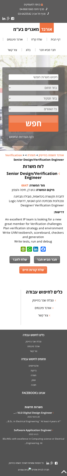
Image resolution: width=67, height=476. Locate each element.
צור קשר (12, 49)
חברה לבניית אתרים (40, 469)
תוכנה (33, 385)
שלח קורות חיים (33, 270)
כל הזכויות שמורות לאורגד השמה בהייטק (26, 462)
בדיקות (33, 371)
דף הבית (55, 39)
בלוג (28, 49)
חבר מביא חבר (47, 49)
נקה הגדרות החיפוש (21, 137)
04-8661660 (26, 9)
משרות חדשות (34, 407)
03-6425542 (24, 13)
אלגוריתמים (33, 366)
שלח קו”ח (36, 39)
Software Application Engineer (33, 430)
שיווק (33, 380)
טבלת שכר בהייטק (43, 300)
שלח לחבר (20, 259)
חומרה (33, 375)
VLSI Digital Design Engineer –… (32, 412)
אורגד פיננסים (15, 39)
